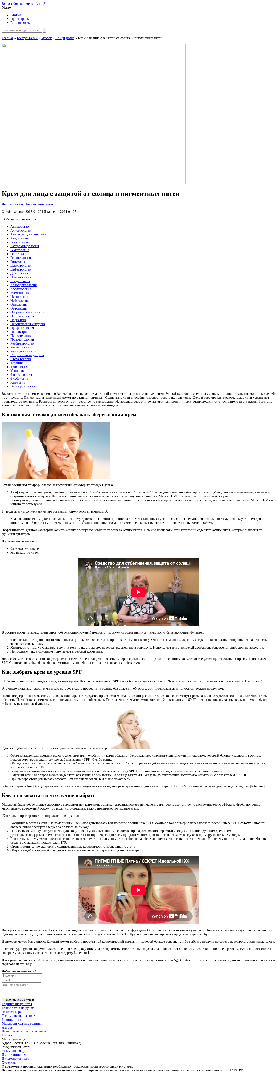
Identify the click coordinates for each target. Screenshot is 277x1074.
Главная (7, 38)
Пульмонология (22, 339)
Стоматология (20, 359)
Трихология (19, 367)
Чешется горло (12, 1012)
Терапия (16, 363)
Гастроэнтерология (24, 246)
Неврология (19, 296)
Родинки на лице (14, 1019)
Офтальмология (22, 316)
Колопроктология (23, 285)
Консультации (27, 38)
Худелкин (9, 1062)
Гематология (19, 250)
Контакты (9, 1035)
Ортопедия (18, 308)
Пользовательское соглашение (24, 1031)
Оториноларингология (27, 312)
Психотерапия (20, 335)
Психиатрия (19, 332)
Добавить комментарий (18, 999)
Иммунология (20, 277)
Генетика (17, 254)
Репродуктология (23, 351)
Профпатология (22, 328)
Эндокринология (23, 386)
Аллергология (20, 230)
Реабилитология (22, 343)
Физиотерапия (21, 374)
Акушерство (19, 226)
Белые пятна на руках (18, 1008)
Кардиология (20, 281)
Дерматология (12, 204)
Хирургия (17, 382)
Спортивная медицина (27, 355)
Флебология (19, 378)
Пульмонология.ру (15, 1058)
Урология (17, 371)
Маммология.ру (13, 1051)
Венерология (20, 242)
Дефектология (20, 269)
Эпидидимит (64, 38)
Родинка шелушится (17, 1004)
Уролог (46, 38)
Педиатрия (18, 320)
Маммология (19, 293)
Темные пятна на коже (18, 1016)
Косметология (20, 289)
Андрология (19, 238)
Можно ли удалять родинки (22, 1023)
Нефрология (19, 300)
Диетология (19, 273)
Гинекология (19, 261)
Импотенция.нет (14, 1054)
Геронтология (20, 258)
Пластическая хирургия (27, 324)
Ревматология (20, 347)
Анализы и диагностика (28, 234)
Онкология (18, 304)
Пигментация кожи (38, 204)
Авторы (7, 1027)
